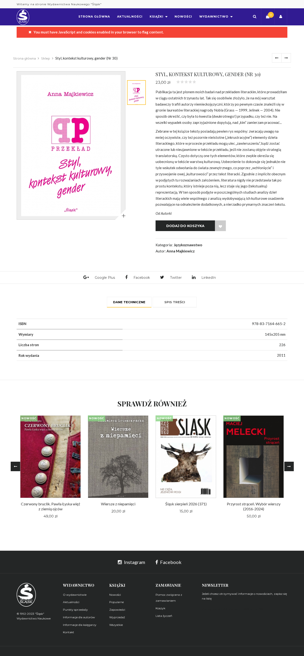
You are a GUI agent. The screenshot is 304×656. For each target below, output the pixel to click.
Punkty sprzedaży (75, 609)
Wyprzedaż (117, 617)
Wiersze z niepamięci (118, 504)
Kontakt (68, 632)
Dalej (286, 58)
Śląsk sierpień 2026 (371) (186, 504)
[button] (254, 16)
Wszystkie (116, 625)
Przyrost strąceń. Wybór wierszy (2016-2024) (253, 506)
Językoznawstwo (188, 245)
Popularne (116, 602)
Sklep (45, 58)
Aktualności (71, 602)
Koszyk (160, 608)
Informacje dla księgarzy (79, 625)
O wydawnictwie (74, 594)
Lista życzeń (164, 616)
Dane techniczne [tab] (129, 302)
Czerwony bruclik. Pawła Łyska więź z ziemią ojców (50, 506)
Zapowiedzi (117, 609)
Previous (15, 466)
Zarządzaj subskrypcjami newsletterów (232, 609)
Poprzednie (276, 58)
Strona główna (24, 58)
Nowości (115, 594)
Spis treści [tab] (174, 302)
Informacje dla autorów (79, 617)
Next (289, 466)
